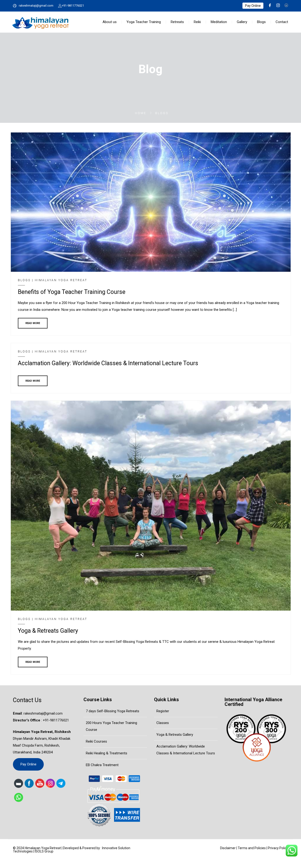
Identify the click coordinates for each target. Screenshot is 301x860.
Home (140, 113)
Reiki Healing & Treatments (106, 753)
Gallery (242, 22)
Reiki (197, 22)
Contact (282, 22)
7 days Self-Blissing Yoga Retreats (112, 711)
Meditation (219, 22)
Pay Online (253, 6)
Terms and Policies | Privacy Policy (263, 848)
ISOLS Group (44, 851)
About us (110, 22)
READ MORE (32, 323)
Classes (162, 723)
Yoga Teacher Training (144, 22)
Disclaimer (228, 848)
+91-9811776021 (73, 5)
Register (162, 711)
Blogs (261, 22)
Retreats (177, 22)
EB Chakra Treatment (102, 765)
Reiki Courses (96, 741)
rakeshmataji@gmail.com (36, 5)
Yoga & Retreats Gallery (174, 734)
